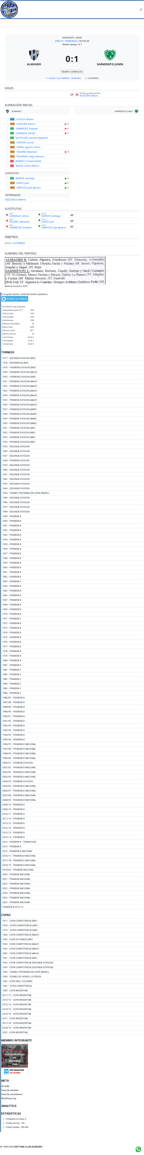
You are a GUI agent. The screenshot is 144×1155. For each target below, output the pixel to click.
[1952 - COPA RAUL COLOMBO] (72, 981)
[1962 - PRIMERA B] (72, 577)
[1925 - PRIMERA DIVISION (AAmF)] (72, 400)
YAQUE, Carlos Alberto (27, 165)
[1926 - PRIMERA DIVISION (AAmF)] (72, 405)
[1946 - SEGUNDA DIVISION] (72, 502)
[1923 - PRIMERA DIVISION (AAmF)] (72, 391)
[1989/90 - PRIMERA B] (72, 711)
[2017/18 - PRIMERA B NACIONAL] (72, 860)
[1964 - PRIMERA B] (72, 586)
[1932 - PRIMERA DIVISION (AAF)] (72, 432)
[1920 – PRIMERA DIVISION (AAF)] (72, 377)
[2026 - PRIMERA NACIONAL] (72, 902)
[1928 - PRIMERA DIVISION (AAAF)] (72, 414)
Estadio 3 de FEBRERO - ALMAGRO (65, 78)
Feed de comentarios (11, 1094)
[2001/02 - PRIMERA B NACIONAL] (72, 767)
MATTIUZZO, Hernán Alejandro (32, 137)
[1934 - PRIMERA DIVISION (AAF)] (72, 442)
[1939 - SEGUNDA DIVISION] (72, 465)
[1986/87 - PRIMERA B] (72, 698)
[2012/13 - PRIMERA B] (72, 823)
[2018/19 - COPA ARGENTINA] (72, 1028)
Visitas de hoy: (13, 1123)
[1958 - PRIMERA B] (72, 558)
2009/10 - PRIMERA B (66, 41)
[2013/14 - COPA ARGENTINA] (72, 1004)
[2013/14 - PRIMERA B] (72, 837)
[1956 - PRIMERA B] (72, 549)
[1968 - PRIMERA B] (72, 605)
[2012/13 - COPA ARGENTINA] (72, 1000)
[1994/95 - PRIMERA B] (72, 735)
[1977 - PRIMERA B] (72, 646)
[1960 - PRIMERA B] (72, 567)
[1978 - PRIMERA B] (72, 651)
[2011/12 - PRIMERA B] (72, 818)
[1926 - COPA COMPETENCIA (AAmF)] (72, 953)
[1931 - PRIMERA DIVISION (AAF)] (72, 428)
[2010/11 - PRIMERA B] (72, 814)
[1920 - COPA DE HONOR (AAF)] (72, 939)
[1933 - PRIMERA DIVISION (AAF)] (72, 437)
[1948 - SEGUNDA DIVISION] (72, 511)
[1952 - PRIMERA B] (72, 530)
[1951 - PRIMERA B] (72, 525)
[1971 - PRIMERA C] (72, 618)
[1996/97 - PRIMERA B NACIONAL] (72, 744)
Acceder (5, 1086)
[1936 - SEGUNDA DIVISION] (72, 451)
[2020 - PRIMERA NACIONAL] (72, 874)
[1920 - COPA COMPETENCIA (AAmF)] (72, 935)
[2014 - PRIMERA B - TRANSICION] (72, 842)
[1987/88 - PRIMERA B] (72, 702)
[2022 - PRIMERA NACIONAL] (72, 884)
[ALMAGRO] (34, 58)
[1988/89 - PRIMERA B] (72, 707)
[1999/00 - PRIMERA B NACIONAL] (72, 758)
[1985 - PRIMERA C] (72, 688)
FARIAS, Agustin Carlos (28, 147)
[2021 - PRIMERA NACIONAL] (72, 879)
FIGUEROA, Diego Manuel (30, 156)
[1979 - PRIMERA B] (72, 656)
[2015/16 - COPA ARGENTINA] (72, 1014)
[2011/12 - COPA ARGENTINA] (72, 995)
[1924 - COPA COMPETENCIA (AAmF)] (72, 944)
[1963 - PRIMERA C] (72, 581)
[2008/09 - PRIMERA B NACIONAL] (72, 800)
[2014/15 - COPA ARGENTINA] (72, 1009)
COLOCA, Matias (24, 119)
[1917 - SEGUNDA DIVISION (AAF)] (72, 358)
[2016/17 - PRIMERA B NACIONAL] (72, 856)
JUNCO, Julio (22, 182)
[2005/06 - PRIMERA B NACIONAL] (72, 786)
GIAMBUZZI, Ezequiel (27, 128)
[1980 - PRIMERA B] (72, 660)
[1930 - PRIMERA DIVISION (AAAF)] (72, 423)
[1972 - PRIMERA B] (72, 623)
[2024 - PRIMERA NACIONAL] (72, 893)
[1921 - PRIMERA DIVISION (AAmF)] (72, 381)
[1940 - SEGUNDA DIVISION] (72, 470)
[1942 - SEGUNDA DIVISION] (72, 479)
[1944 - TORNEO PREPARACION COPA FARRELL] (72, 493)
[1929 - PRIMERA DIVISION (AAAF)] (72, 418)
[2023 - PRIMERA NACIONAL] (72, 888)
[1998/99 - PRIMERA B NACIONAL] (72, 753)
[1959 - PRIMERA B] (72, 563)
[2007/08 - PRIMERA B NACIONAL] (72, 795)
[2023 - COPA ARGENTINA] (72, 1032)
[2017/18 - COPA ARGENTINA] (72, 1023)
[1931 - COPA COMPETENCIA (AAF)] (72, 958)
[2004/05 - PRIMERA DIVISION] (72, 781)
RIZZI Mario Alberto (15, 199)
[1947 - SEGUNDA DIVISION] (72, 507)
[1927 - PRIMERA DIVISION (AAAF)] (72, 409)
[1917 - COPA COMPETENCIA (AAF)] (72, 921)
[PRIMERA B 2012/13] (72, 907)
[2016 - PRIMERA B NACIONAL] (72, 851)
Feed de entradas (10, 1090)
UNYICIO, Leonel (25, 142)
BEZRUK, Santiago (25, 178)
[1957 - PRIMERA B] (72, 553)
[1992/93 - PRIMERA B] (72, 725)
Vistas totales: (13, 1127)
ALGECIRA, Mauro (89, 95)
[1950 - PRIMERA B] (72, 521)
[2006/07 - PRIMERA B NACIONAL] (72, 791)
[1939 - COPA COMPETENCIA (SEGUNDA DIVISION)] (72, 967)
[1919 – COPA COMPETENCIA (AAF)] (72, 930)
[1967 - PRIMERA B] (72, 600)
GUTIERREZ (19, 243)
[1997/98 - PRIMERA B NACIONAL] (72, 749)
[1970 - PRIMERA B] (72, 614)
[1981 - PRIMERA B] (72, 665)
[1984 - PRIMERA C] (72, 684)
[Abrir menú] (141, 9)
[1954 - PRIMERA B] (72, 539)
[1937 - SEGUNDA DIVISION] (72, 456)
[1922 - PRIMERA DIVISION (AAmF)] (72, 386)
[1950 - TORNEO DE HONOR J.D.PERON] (72, 976)
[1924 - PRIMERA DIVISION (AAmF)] (72, 395)
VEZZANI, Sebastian (26, 151)
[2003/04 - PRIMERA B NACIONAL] (72, 777)
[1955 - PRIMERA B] (72, 544)
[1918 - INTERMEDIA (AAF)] (72, 363)
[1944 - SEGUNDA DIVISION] (72, 488)
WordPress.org (8, 1098)
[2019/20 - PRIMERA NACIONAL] (72, 870)
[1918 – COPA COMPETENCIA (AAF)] (72, 925)
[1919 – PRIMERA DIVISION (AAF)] (72, 367)
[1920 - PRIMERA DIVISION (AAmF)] (72, 372)
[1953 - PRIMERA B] (72, 535)
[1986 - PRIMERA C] (72, 693)
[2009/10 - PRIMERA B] (72, 805)
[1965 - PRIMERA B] (72, 591)
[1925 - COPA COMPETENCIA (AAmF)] (72, 949)
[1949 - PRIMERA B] (72, 516)
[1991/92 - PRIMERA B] (72, 721)
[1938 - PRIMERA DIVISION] (72, 460)
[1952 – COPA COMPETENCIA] (72, 986)
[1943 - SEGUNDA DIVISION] (72, 484)
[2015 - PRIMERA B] (72, 846)
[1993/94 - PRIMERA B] (72, 730)
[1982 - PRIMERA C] (72, 670)
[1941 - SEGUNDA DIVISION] (72, 474)
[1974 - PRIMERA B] (72, 632)
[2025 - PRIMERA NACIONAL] (72, 898)
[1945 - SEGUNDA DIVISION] (72, 498)
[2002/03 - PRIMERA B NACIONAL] (72, 772)
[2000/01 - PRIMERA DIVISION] (72, 763)
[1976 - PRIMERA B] (72, 642)
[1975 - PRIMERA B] (72, 637)
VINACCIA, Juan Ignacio (28, 187)
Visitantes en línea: (15, 1119)
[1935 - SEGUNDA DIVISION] (72, 446)
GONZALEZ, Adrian (25, 133)
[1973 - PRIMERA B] (72, 628)
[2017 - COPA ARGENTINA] (72, 1018)
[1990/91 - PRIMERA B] (72, 716)
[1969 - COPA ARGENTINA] (72, 990)
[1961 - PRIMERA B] (72, 572)
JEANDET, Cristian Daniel (28, 161)
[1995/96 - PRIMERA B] (72, 739)
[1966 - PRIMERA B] (72, 595)
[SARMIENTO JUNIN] (110, 58)
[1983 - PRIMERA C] (72, 674)
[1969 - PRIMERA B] (72, 609)
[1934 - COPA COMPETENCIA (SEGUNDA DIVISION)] (72, 963)
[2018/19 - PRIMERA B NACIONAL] (72, 865)
